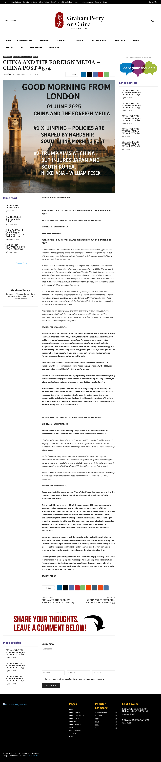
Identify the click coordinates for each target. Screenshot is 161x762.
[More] (112, 74)
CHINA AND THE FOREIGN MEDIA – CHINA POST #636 (15, 652)
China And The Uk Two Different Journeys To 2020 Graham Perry (15, 233)
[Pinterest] (100, 74)
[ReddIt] (88, 587)
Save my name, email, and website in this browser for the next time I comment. (74, 679)
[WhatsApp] (106, 74)
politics (28, 57)
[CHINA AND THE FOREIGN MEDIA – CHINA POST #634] (31, 679)
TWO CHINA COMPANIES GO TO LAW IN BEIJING (16, 247)
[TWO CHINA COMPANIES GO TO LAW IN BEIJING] (31, 247)
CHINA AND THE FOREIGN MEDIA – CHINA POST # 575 (100, 601)
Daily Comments (18, 57)
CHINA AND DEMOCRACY (12, 206)
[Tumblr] (142, 20)
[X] (89, 74)
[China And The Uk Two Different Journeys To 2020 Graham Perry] (31, 233)
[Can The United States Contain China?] (31, 220)
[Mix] (100, 587)
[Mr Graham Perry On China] (79, 20)
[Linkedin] (133, 20)
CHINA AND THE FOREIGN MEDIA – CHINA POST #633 (131, 131)
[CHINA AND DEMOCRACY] (31, 208)
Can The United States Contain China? (13, 219)
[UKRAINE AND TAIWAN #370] (154, 722)
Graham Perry (10, 74)
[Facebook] (128, 20)
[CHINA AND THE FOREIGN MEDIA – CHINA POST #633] (151, 132)
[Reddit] (137, 20)
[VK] (106, 587)
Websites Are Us (31, 755)
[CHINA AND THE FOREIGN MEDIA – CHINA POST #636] (31, 653)
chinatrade (7, 57)
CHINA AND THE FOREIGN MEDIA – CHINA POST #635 (15, 665)
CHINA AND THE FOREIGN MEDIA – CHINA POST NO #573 (58, 601)
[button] (152, 21)
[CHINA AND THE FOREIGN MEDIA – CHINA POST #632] (151, 145)
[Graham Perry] (20, 274)
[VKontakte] (147, 20)
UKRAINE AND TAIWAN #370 (135, 720)
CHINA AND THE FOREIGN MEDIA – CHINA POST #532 (135, 710)
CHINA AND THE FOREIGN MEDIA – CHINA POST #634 (15, 678)
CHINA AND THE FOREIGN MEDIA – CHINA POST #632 (131, 144)
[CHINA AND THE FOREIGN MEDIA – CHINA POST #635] (31, 666)
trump (35, 57)
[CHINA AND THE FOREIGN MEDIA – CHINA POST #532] (154, 711)
